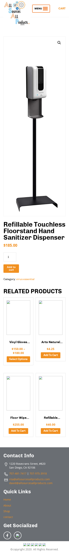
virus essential (25, 279)
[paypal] (32, 545)
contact (8, 517)
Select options (18, 359)
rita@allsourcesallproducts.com (29, 479)
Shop (6, 511)
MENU (38, 8)
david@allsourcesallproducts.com (31, 483)
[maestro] (44, 545)
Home (7, 499)
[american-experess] (36, 545)
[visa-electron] (40, 545)
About (7, 505)
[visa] (24, 545)
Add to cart (11, 268)
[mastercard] (28, 545)
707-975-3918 (38, 473)
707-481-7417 (17, 473)
